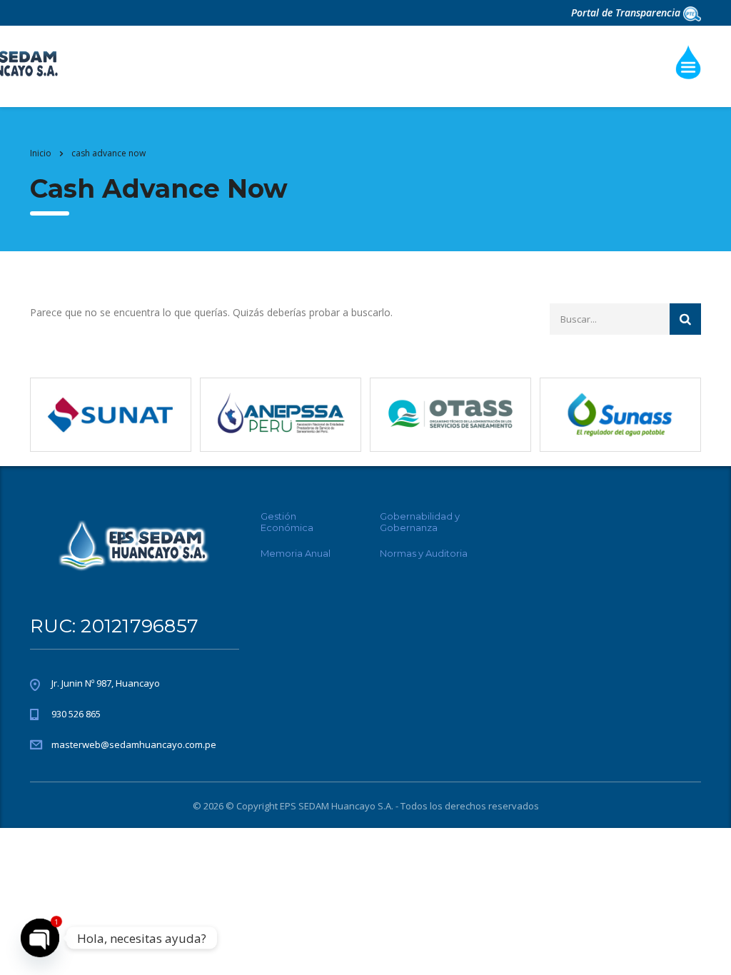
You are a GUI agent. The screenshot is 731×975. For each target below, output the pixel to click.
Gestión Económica (287, 521)
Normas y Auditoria (424, 553)
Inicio (40, 153)
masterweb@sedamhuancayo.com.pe (133, 744)
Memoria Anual (296, 553)
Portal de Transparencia (627, 12)
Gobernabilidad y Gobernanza (420, 521)
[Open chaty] (40, 938)
